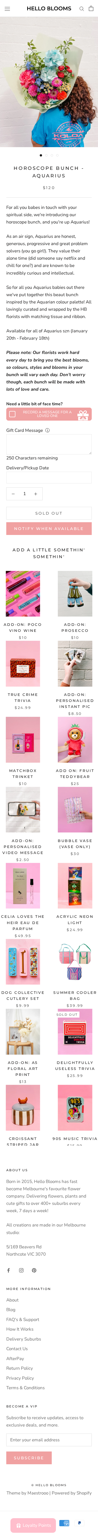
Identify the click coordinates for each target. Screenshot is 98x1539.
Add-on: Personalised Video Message (22, 846)
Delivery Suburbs (23, 1339)
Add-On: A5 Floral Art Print (23, 1068)
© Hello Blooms (49, 1485)
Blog (10, 1310)
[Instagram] (21, 1270)
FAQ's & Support (22, 1320)
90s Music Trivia (75, 1138)
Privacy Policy (20, 1378)
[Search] (81, 8)
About (12, 1300)
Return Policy (19, 1368)
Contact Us (17, 1349)
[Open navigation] (7, 8)
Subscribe (29, 1457)
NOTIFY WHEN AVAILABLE (49, 528)
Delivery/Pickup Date (27, 468)
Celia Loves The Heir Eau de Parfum (23, 922)
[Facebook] (8, 1270)
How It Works (19, 1329)
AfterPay (15, 1359)
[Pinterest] (34, 1270)
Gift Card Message (24, 430)
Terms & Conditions (25, 1388)
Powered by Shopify (72, 1493)
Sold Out (49, 513)
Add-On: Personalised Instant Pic (75, 700)
